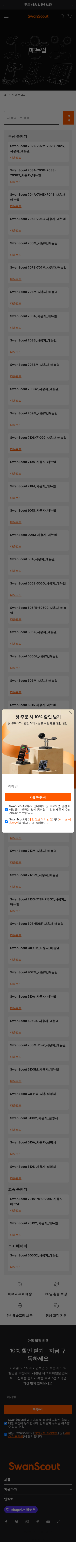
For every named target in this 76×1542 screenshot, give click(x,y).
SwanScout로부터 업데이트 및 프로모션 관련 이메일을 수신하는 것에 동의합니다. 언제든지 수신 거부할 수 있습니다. (40, 809)
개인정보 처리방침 (40, 819)
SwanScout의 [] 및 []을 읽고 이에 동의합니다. (40, 821)
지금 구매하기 (38, 797)
